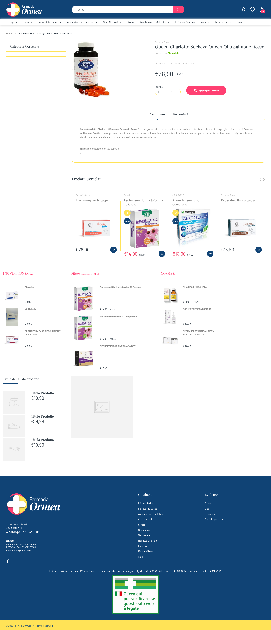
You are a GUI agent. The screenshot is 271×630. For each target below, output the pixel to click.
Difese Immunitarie (85, 273)
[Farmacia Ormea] (24, 9)
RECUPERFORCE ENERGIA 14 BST (118, 346)
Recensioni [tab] (180, 114)
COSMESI (168, 273)
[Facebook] (8, 561)
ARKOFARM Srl (178, 195)
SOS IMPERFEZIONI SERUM (197, 309)
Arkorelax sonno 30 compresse (185, 202)
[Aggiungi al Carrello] (113, 250)
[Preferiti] (252, 9)
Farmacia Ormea (162, 42)
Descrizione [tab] (157, 114)
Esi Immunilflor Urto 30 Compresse (118, 316)
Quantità (159, 86)
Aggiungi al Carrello (208, 90)
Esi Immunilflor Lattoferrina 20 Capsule (120, 287)
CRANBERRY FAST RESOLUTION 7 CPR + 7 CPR (42, 333)
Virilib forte (31, 309)
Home (9, 33)
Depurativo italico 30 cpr (238, 200)
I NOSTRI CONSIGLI (18, 273)
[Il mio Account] (243, 9)
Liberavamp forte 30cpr (92, 200)
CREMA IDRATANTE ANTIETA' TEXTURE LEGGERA (198, 333)
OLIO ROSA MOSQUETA (195, 287)
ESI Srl (127, 195)
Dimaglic (29, 287)
